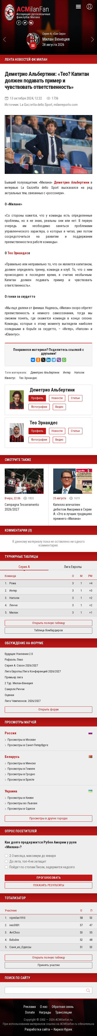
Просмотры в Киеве (20, 798)
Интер (67, 372)
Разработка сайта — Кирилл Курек (48, 1029)
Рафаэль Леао (14, 659)
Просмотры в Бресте (21, 779)
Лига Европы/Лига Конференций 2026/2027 (33, 671)
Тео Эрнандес (18, 253)
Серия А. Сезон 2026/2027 (21, 665)
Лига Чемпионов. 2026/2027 (22, 701)
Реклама (30, 1007)
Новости (57, 398)
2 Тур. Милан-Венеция (19, 683)
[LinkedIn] (48, 360)
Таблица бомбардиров (48, 630)
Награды (45, 1012)
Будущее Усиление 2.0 (19, 654)
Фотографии (39, 406)
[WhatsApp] (64, 360)
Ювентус (10, 378)
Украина (11, 791)
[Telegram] (54, 360)
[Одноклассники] (38, 360)
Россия (10, 733)
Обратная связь (63, 1007)
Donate (30, 1012)
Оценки (9, 695)
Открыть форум (48, 709)
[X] (43, 360)
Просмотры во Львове (22, 803)
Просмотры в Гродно (21, 774)
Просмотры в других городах (48, 818)
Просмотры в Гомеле (21, 768)
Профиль (37, 398)
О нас (44, 1007)
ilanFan (32, 9)
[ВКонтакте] (33, 360)
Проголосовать (48, 877)
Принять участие (49, 965)
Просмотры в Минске (22, 763)
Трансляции (63, 1012)
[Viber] (59, 360)
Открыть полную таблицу (48, 623)
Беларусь (12, 757)
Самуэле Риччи (14, 689)
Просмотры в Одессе (21, 808)
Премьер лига (14, 677)
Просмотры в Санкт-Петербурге (28, 745)
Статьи (75, 398)
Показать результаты (48, 885)
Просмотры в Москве (22, 739)
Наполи (79, 372)
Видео (59, 406)
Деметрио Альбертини (44, 372)
